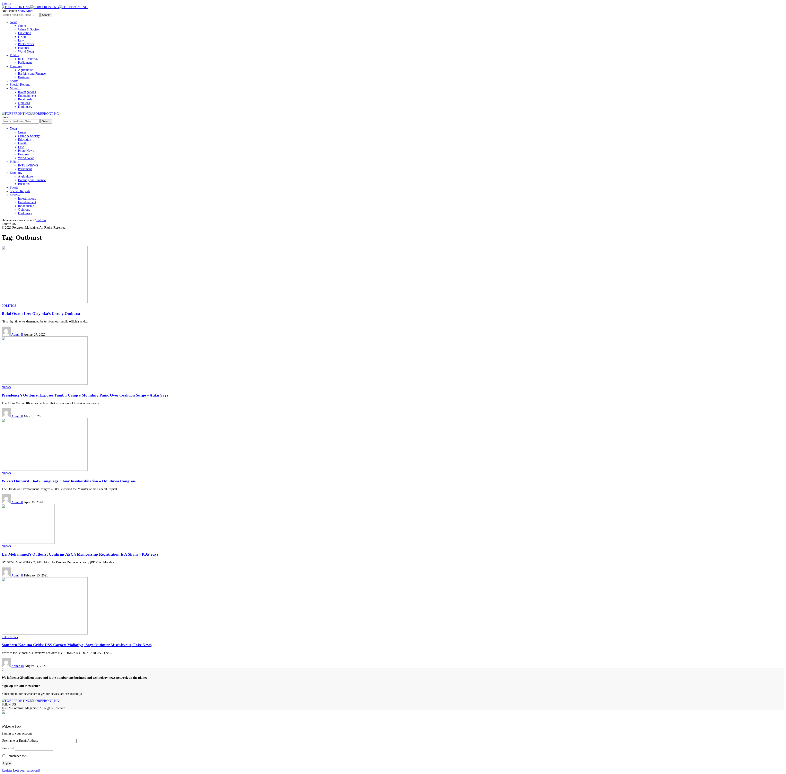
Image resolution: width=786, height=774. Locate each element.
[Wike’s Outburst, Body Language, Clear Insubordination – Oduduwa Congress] (45, 469)
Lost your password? (26, 770)
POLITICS (9, 305)
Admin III (17, 666)
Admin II (17, 334)
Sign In (41, 220)
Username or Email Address (20, 740)
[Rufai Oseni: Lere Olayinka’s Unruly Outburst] (45, 302)
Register (7, 770)
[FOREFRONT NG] (45, 7)
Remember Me (16, 756)
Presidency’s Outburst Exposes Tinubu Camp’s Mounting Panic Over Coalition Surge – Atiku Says (85, 395)
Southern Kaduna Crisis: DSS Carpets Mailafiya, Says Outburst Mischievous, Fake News (76, 645)
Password (8, 748)
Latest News (10, 637)
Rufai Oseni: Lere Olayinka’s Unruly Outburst (41, 313)
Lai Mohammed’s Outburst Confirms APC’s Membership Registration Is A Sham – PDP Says (80, 554)
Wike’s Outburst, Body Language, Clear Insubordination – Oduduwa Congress (69, 481)
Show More (25, 10)
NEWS (6, 387)
